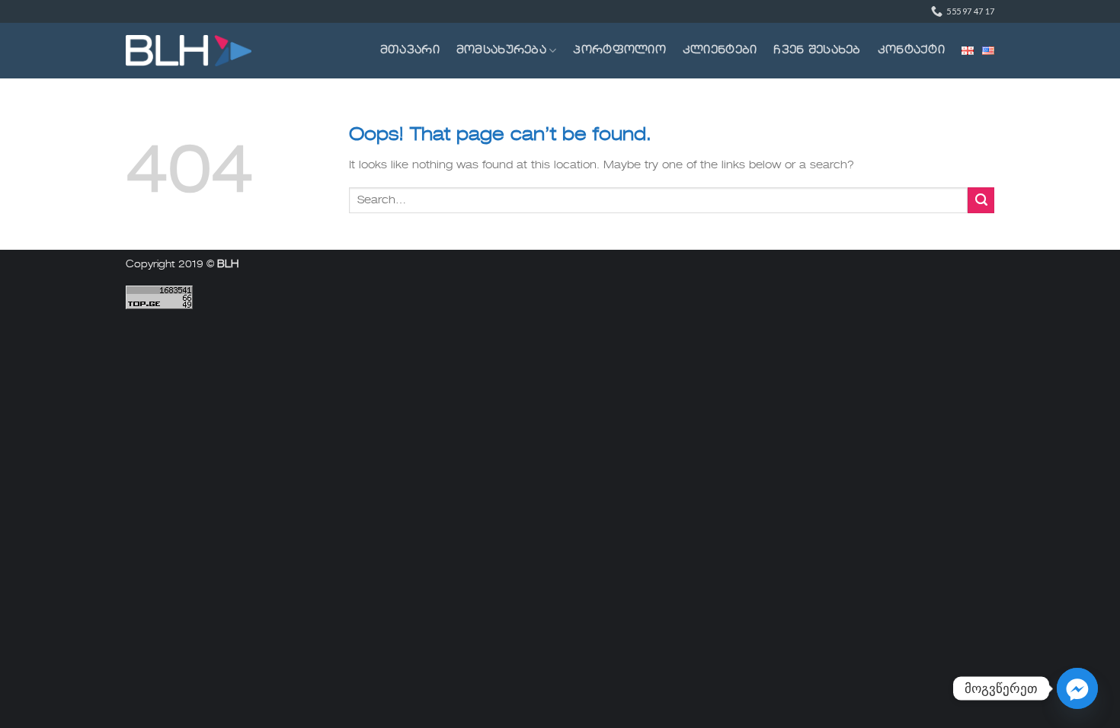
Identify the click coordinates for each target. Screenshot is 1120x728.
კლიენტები (720, 50)
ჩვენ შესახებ (816, 50)
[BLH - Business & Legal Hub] (188, 50)
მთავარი (410, 50)
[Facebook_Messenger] (1077, 688)
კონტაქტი (911, 50)
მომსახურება (501, 50)
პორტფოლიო (619, 50)
